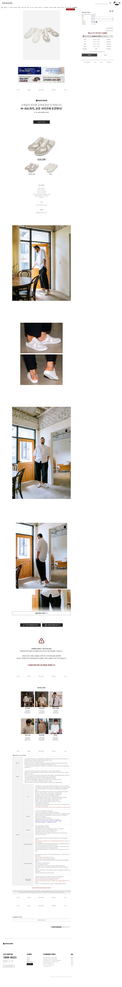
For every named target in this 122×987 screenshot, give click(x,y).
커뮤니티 (62, 7)
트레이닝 (36, 7)
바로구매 (89, 55)
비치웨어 (39, 7)
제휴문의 (30, 964)
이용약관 (28, 960)
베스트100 (15, 7)
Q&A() (65, 89)
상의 (30, 7)
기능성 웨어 (51, 7)
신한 (71, 957)
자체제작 (5, 7)
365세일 (58, 7)
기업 (71, 961)
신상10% (11, 7)
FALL (70, 7)
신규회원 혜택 (74, 7)
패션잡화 (54, 7)
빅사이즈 (19, 7)
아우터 (28, 7)
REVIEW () (109, 62)
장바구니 (105, 55)
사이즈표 (17, 89)
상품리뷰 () (54, 89)
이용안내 (28, 958)
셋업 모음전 (46, 7)
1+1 (8, 7)
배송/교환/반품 (41, 89)
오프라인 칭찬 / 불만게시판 (9, 966)
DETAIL (101, 62)
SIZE (95, 62)
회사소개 (28, 957)
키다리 (24, 7)
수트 (42, 7)
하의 (33, 7)
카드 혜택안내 (93, 23)
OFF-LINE (67, 7)
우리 (71, 963)
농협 (71, 958)
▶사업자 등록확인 (57, 960)
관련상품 (29, 89)
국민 (71, 960)
